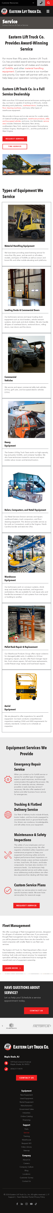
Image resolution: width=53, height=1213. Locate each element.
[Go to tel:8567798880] (26, 1069)
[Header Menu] (48, 11)
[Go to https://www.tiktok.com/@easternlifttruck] (36, 1204)
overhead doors (29, 105)
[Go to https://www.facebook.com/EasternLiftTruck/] (17, 1204)
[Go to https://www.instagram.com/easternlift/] (26, 1204)
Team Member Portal (25, 1197)
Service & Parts (15, 25)
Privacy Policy (40, 1197)
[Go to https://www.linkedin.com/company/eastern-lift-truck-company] (22, 1204)
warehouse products (36, 119)
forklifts (9, 68)
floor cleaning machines (11, 108)
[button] (14, 139)
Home (4, 25)
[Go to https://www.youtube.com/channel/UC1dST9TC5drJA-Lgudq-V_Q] (31, 1204)
